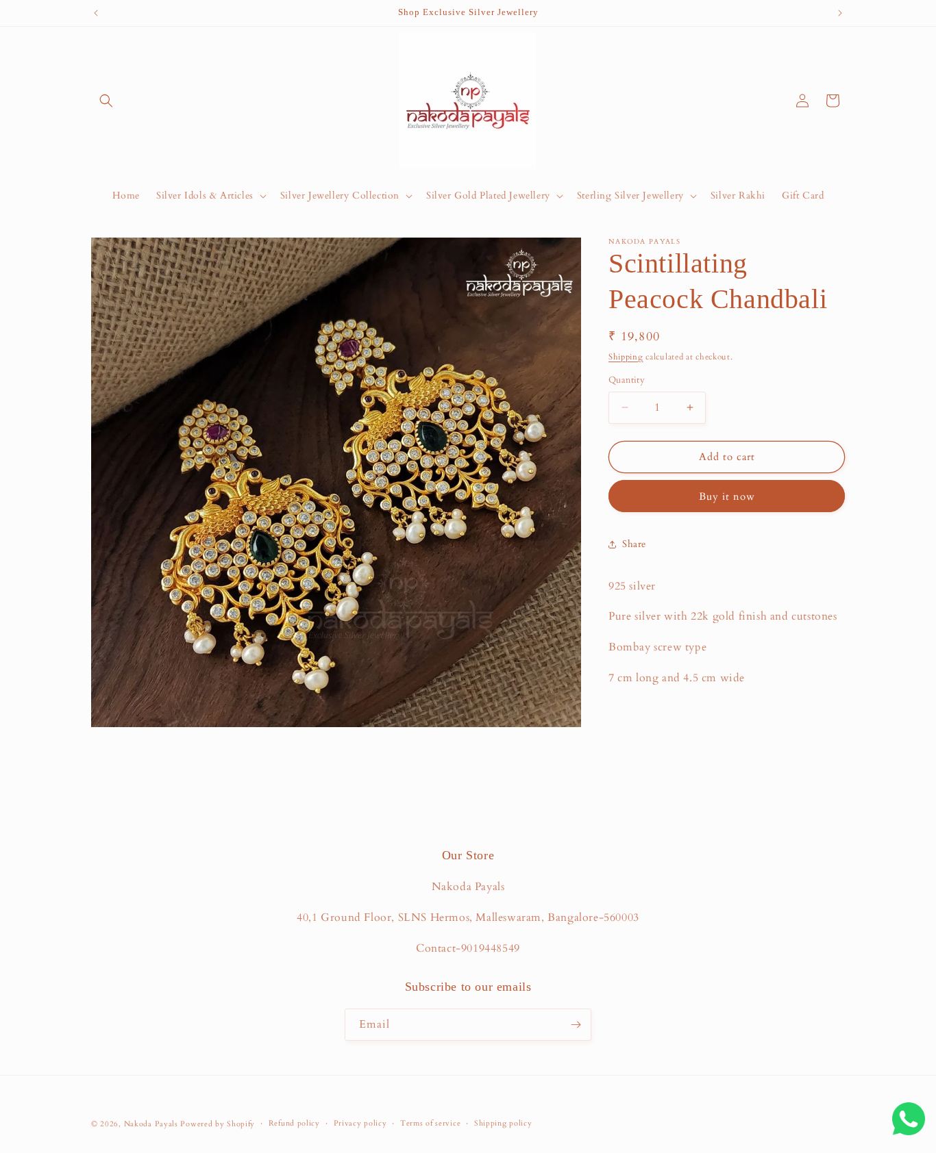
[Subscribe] (576, 1025)
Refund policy (294, 1123)
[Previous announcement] (96, 13)
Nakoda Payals (151, 1124)
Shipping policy (503, 1123)
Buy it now (727, 496)
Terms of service (430, 1123)
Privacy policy (360, 1123)
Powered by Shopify (217, 1124)
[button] (106, 101)
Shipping (625, 356)
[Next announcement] (840, 13)
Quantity (626, 380)
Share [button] (634, 543)
